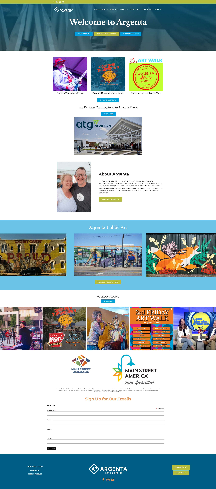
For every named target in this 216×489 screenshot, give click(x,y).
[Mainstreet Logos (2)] (81, 354)
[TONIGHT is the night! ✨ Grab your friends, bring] (151, 328)
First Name (50, 420)
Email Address (51, 410)
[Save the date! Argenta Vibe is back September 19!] (21, 328)
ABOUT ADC (35, 470)
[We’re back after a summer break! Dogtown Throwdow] (194, 328)
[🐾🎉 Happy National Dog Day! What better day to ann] (64, 328)
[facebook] (103, 479)
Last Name (50, 429)
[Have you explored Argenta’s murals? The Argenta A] (108, 328)
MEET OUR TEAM (35, 474)
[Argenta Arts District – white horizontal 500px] (108, 460)
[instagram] (108, 479)
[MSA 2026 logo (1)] (135, 354)
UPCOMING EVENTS (35, 466)
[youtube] (112, 479)
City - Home (50, 438)
